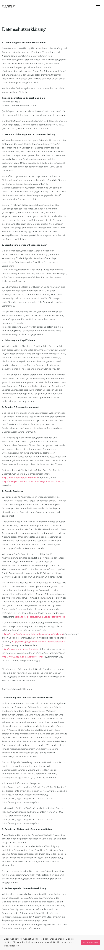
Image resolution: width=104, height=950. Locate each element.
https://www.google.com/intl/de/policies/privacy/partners (32, 634)
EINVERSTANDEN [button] (90, 942)
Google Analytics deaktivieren (17, 689)
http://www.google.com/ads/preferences (23, 656)
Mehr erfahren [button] (11, 945)
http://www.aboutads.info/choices (20, 477)
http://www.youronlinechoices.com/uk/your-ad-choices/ (31, 481)
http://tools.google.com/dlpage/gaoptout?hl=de (39, 616)
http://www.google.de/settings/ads (20, 649)
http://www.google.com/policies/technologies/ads (38, 641)
